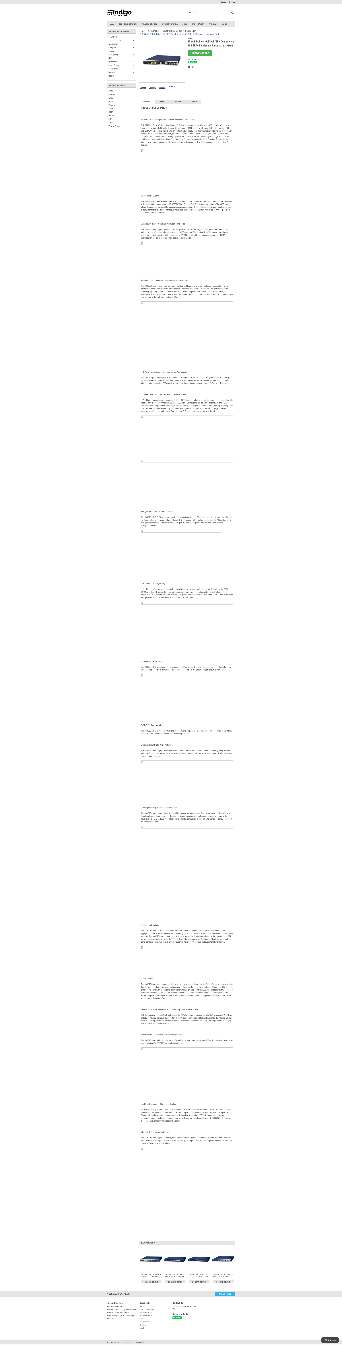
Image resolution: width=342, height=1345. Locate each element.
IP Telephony (113, 54)
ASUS (110, 98)
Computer (112, 47)
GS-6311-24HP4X (199, 1282)
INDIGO (111, 101)
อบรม (184, 24)
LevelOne (112, 94)
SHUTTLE (112, 123)
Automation (113, 44)
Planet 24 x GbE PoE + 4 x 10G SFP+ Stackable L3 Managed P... (175, 1275)
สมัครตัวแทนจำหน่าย (127, 24)
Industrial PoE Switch (172, 31)
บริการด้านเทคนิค (170, 24)
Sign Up (232, 2)
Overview (146, 102)
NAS (110, 58)
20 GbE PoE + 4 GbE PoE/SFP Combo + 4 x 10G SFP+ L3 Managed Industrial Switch (181, 34)
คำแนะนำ (213, 24)
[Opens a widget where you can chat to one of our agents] (330, 1340)
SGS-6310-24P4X (175, 1282)
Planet (110, 91)
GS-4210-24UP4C (223, 1282)
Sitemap (128, 1342)
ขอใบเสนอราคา (199, 53)
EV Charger (112, 37)
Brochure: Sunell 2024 (115, 1306)
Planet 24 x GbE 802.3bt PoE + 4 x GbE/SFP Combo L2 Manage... (223, 1275)
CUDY (110, 112)
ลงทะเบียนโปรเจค (150, 24)
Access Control (114, 40)
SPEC (162, 102)
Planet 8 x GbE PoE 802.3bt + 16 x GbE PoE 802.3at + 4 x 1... (199, 1275)
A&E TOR (178, 102)
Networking (113, 62)
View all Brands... (114, 126)
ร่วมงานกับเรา (198, 24)
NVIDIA (111, 115)
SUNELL (111, 108)
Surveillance (113, 69)
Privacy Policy (139, 1342)
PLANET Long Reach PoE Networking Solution (120, 1317)
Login (223, 2)
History (111, 76)
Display (111, 51)
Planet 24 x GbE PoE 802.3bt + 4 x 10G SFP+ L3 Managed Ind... (151, 1275)
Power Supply (113, 65)
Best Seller (190, 31)
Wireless (111, 72)
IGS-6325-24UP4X (151, 1282)
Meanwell (112, 105)
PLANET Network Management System (121, 1310)
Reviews (194, 102)
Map (174, 1309)
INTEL (110, 119)
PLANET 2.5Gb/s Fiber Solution (118, 1313)
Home (111, 24)
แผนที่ (224, 24)
